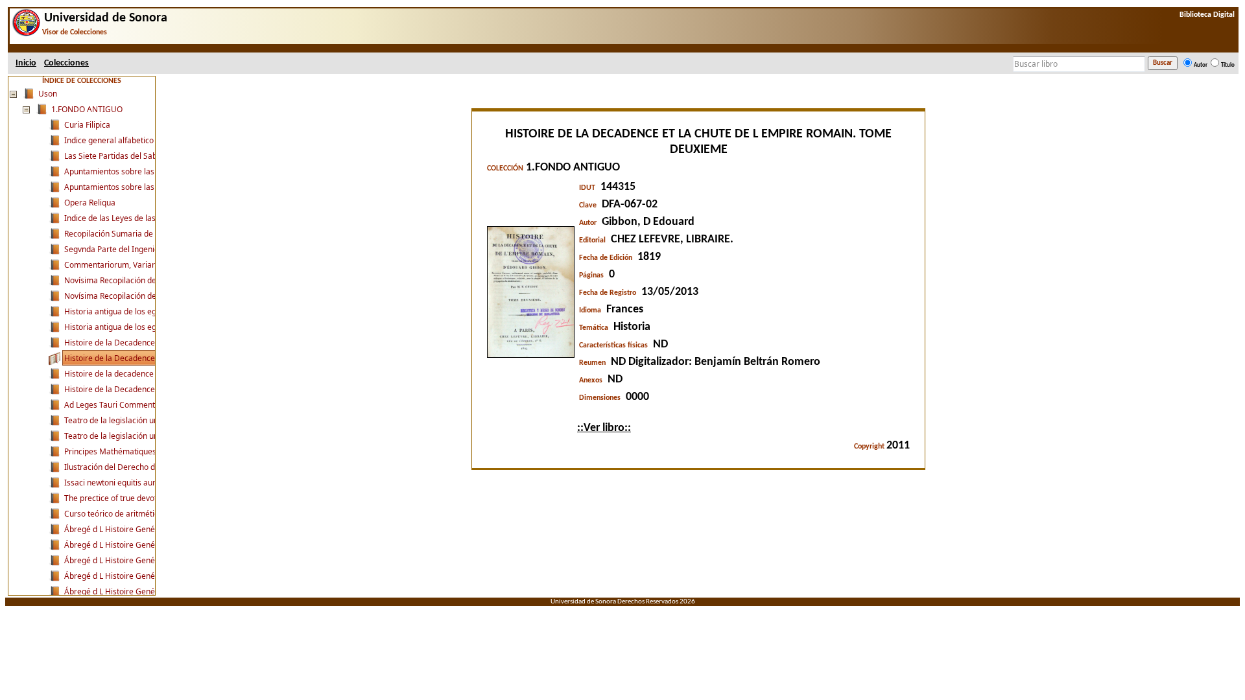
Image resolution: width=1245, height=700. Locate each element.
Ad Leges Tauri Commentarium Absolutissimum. (151, 404)
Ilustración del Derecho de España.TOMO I (140, 466)
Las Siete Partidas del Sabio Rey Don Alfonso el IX (153, 155)
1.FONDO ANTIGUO (87, 109)
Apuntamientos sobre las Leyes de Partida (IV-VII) (153, 186)
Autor (1200, 65)
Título (1228, 65)
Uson (47, 93)
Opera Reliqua (89, 202)
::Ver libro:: (604, 428)
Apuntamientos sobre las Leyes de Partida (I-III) (150, 171)
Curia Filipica (87, 124)
